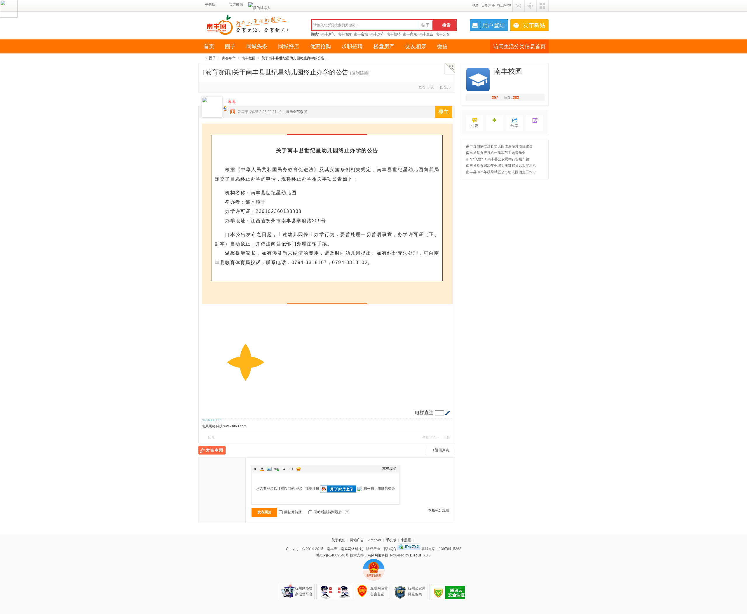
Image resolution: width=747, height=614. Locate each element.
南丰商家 (410, 34)
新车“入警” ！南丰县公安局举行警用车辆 (497, 159)
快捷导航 (530, 5)
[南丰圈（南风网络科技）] (250, 24)
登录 (475, 6)
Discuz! (416, 555)
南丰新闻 (328, 34)
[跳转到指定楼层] (447, 412)
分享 (514, 126)
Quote (284, 469)
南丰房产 (377, 34)
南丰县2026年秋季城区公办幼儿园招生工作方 (501, 172)
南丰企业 (426, 34)
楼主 (443, 112)
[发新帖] (212, 450)
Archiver (374, 540)
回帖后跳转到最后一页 (331, 512)
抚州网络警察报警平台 (304, 591)
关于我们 (338, 540)
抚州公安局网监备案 (416, 591)
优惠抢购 (320, 46)
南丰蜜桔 (361, 34)
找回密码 (504, 6)
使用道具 (429, 438)
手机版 (209, 4)
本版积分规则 (438, 510)
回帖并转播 (293, 512)
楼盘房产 (384, 46)
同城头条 (256, 46)
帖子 (425, 25)
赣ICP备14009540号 (332, 555)
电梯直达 (424, 412)
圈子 (230, 46)
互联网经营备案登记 (379, 591)
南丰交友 (443, 34)
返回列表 (442, 450)
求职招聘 (352, 46)
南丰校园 (249, 58)
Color (262, 469)
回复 (211, 438)
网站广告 (357, 540)
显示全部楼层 (296, 112)
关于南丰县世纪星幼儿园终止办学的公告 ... (294, 58)
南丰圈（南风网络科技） (200, 58)
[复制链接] (359, 73)
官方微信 (233, 4)
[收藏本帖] (494, 123)
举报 (446, 438)
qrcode (450, 69)
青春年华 (229, 58)
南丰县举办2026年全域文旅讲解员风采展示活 (501, 166)
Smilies (298, 469)
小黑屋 (406, 540)
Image (269, 469)
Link (277, 469)
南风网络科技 (377, 555)
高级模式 (389, 469)
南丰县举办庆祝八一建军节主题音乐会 (496, 153)
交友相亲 (415, 46)
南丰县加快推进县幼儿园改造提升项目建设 (499, 146)
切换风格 (542, 5)
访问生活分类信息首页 (519, 46)
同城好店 (288, 46)
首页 (209, 46)
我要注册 (488, 6)
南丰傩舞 (345, 34)
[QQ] (408, 549)
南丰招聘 (394, 34)
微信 (442, 46)
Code (291, 469)
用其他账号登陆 (518, 5)
